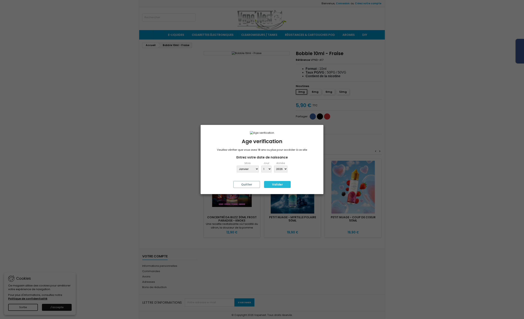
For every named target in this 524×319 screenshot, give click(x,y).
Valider (277, 184)
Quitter (246, 184)
